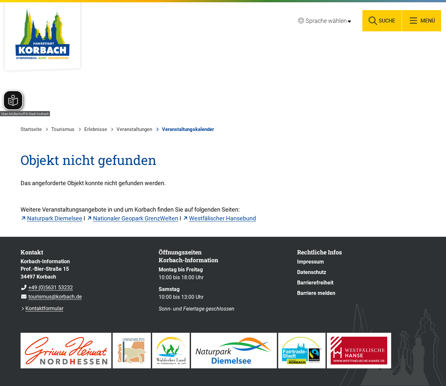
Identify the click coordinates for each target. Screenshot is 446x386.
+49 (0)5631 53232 (47, 287)
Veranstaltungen (134, 129)
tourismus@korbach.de (51, 297)
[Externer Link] (66, 350)
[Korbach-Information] (85, 279)
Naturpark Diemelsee (54, 218)
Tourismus (62, 129)
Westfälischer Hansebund (222, 218)
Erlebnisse (95, 129)
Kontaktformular (44, 308)
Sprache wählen (326, 20)
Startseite (31, 129)
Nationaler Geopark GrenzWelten (135, 218)
